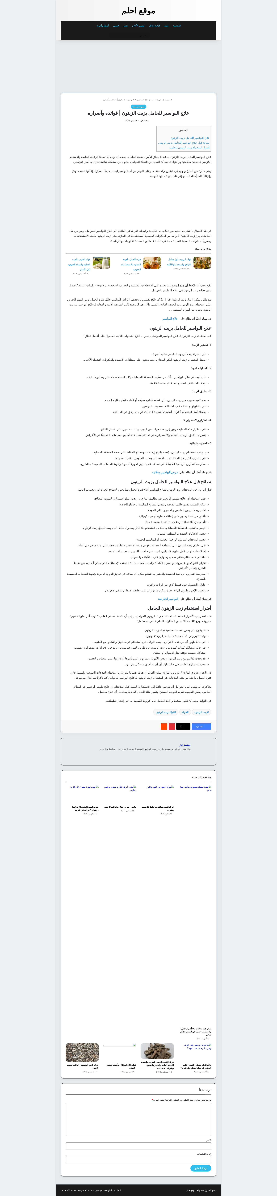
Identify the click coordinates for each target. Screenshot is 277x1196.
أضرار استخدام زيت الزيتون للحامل (189, 147)
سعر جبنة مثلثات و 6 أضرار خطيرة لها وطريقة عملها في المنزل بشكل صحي (195, 1031)
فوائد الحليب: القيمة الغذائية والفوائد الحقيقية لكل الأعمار (79, 264)
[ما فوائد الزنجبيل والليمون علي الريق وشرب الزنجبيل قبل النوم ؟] (195, 1052)
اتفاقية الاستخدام (69, 1190)
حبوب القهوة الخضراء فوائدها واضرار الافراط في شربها (85, 808)
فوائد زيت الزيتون (165, 712)
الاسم (208, 1140)
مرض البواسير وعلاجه (165, 472)
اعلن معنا (108, 1190)
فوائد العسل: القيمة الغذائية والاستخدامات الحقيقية (131, 264)
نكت (166, 25)
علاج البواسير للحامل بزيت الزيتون (190, 137)
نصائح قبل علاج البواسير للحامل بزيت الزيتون (184, 142)
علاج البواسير (170, 318)
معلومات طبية (157, 99)
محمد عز (144, 120)
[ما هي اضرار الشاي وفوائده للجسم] (119, 794)
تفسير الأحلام (138, 25)
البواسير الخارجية (168, 598)
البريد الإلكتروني (204, 1153)
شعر (125, 25)
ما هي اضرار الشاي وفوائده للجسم (120, 806)
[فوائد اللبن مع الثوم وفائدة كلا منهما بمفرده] (157, 794)
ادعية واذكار (154, 25)
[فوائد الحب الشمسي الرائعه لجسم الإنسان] (82, 1052)
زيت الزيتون (200, 712)
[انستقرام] (177, 754)
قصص (116, 25)
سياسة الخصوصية (86, 1190)
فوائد (184, 712)
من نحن (98, 1190)
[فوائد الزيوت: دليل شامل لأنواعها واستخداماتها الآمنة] (202, 263)
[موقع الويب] (188, 754)
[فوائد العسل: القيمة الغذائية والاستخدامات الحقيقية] (152, 263)
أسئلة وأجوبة (103, 25)
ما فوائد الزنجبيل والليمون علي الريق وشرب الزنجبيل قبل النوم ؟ (195, 1066)
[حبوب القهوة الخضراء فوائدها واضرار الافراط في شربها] (82, 794)
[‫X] (181, 754)
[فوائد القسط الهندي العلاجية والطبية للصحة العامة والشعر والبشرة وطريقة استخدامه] (157, 1051)
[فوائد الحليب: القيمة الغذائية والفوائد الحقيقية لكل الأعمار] (101, 263)
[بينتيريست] (172, 726)
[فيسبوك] (184, 754)
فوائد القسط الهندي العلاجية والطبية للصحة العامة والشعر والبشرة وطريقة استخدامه (157, 1065)
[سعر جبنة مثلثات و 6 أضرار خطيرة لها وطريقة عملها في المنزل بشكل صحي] (195, 905)
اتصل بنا (117, 1190)
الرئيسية (177, 25)
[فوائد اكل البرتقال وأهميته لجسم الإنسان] (119, 1052)
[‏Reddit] (164, 726)
